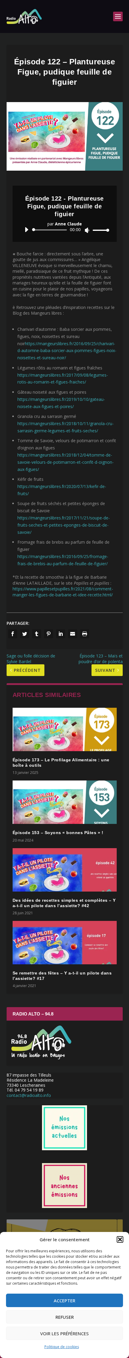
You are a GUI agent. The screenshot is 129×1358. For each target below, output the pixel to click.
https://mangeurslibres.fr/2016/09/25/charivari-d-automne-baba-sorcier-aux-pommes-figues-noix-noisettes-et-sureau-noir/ (66, 351)
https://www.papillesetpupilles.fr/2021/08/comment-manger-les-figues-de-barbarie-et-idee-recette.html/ (63, 592)
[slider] (99, 230)
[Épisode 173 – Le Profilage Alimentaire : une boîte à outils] (65, 729)
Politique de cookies (61, 1346)
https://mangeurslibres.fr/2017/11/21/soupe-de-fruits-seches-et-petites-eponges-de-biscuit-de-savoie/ (63, 525)
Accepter (64, 1301)
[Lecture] (27, 229)
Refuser (65, 1317)
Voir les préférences (64, 1333)
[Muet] (87, 230)
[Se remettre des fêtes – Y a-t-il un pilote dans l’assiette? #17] (65, 942)
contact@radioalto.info (29, 1095)
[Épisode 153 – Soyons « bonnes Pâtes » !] (65, 802)
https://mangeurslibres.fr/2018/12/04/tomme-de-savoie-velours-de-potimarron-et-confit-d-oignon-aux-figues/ (65, 462)
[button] (120, 1239)
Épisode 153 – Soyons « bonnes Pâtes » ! (58, 832)
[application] (65, 230)
